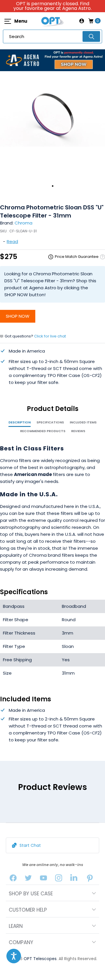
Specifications (50, 422)
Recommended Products (42, 431)
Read (12, 241)
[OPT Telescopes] (52, 21)
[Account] (81, 21)
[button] (13, 956)
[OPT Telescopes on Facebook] (13, 879)
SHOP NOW (17, 316)
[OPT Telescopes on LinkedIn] (73, 879)
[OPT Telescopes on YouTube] (43, 879)
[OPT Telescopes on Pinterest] (90, 879)
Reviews (78, 431)
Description (19, 422)
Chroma (23, 223)
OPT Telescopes (40, 959)
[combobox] (52, 36)
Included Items (83, 422)
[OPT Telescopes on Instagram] (58, 879)
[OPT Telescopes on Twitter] (28, 879)
